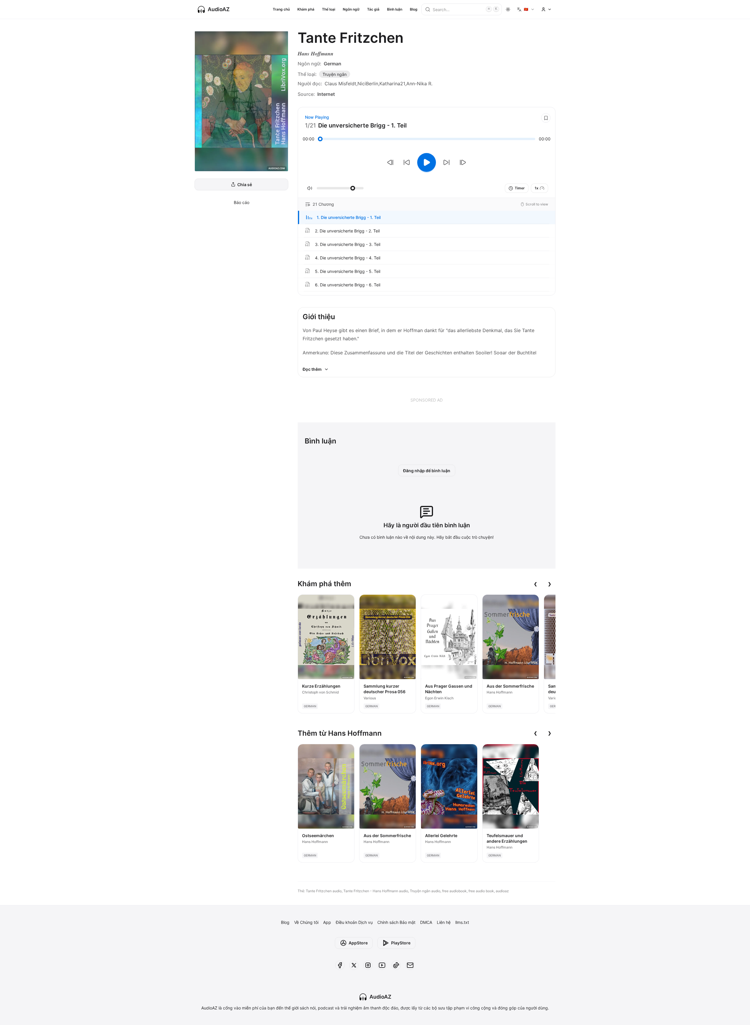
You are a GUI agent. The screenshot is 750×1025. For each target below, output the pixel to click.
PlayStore (400, 942)
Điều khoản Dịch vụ (354, 922)
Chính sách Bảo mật (396, 922)
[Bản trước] (390, 162)
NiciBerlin (367, 83)
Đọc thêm (312, 369)
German (332, 64)
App (327, 922)
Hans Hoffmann (315, 53)
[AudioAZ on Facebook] (340, 965)
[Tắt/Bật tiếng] (309, 188)
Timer (520, 188)
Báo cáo (241, 202)
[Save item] (545, 118)
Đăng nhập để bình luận (426, 470)
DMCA (426, 922)
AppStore (358, 942)
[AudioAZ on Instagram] (368, 965)
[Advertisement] (426, 400)
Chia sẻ (244, 184)
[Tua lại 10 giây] (406, 162)
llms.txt (462, 922)
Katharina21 (392, 83)
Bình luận (394, 9)
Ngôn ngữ (351, 9)
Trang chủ (281, 9)
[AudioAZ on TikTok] (396, 965)
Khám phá (305, 9)
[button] (426, 217)
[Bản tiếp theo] (463, 162)
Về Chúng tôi (306, 922)
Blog (413, 9)
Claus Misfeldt (340, 83)
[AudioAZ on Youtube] (382, 965)
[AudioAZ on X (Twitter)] (354, 965)
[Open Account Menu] (546, 9)
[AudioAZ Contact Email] (410, 965)
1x (536, 188)
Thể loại (328, 9)
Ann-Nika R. (419, 83)
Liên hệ (444, 922)
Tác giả (373, 9)
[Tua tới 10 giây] (446, 162)
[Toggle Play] (426, 162)
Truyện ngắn (335, 74)
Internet (326, 94)
